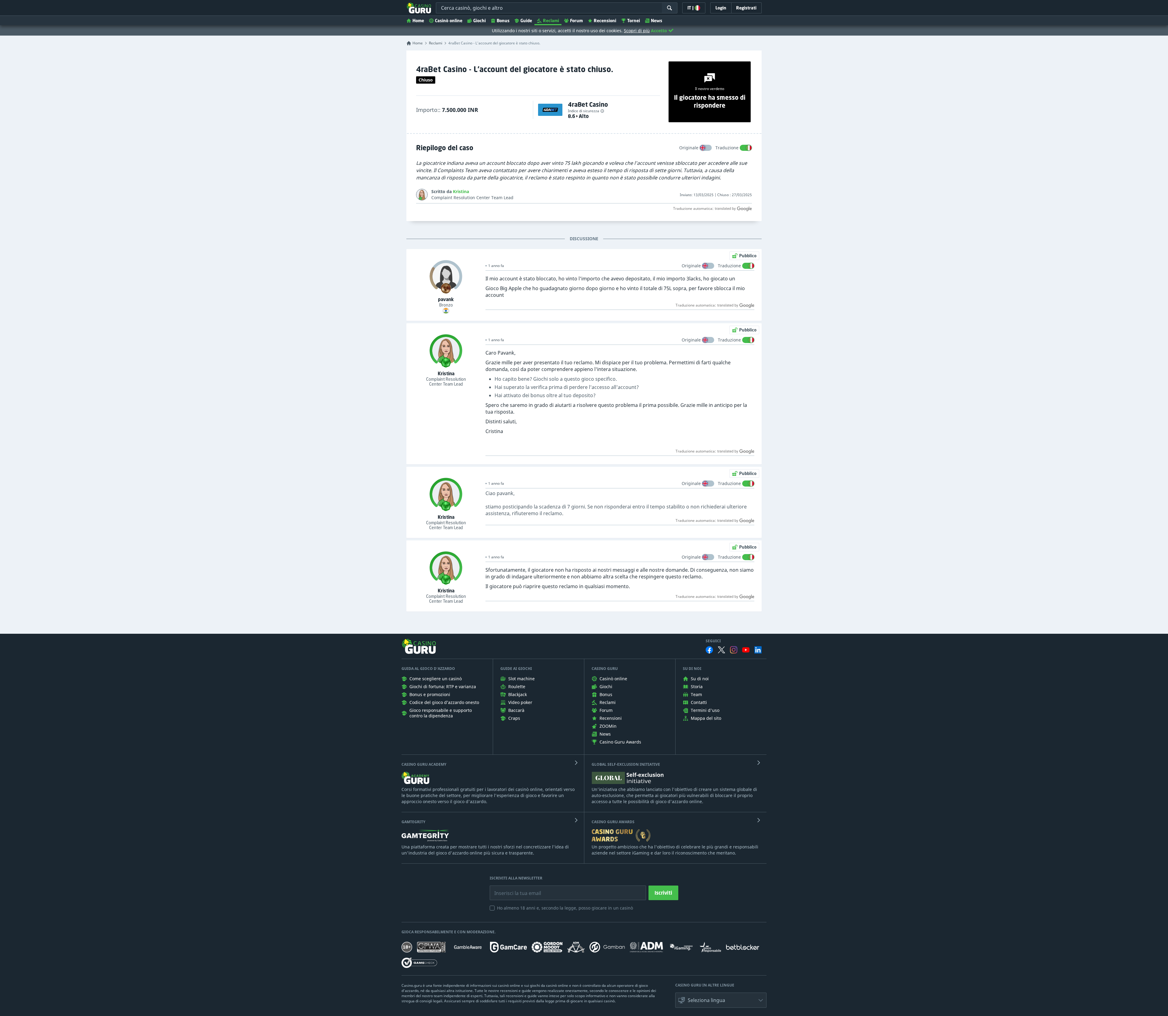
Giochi (479, 20)
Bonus (503, 20)
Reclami (551, 20)
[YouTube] (745, 650)
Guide (526, 20)
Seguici (713, 641)
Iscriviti (663, 892)
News (656, 20)
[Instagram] (733, 650)
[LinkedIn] (758, 650)
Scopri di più (637, 30)
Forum (576, 20)
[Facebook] (709, 650)
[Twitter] (721, 650)
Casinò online (448, 20)
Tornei (633, 20)
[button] (720, 1000)
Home (418, 20)
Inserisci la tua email (513, 888)
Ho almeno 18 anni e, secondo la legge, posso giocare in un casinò (565, 908)
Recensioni (605, 20)
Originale (688, 148)
